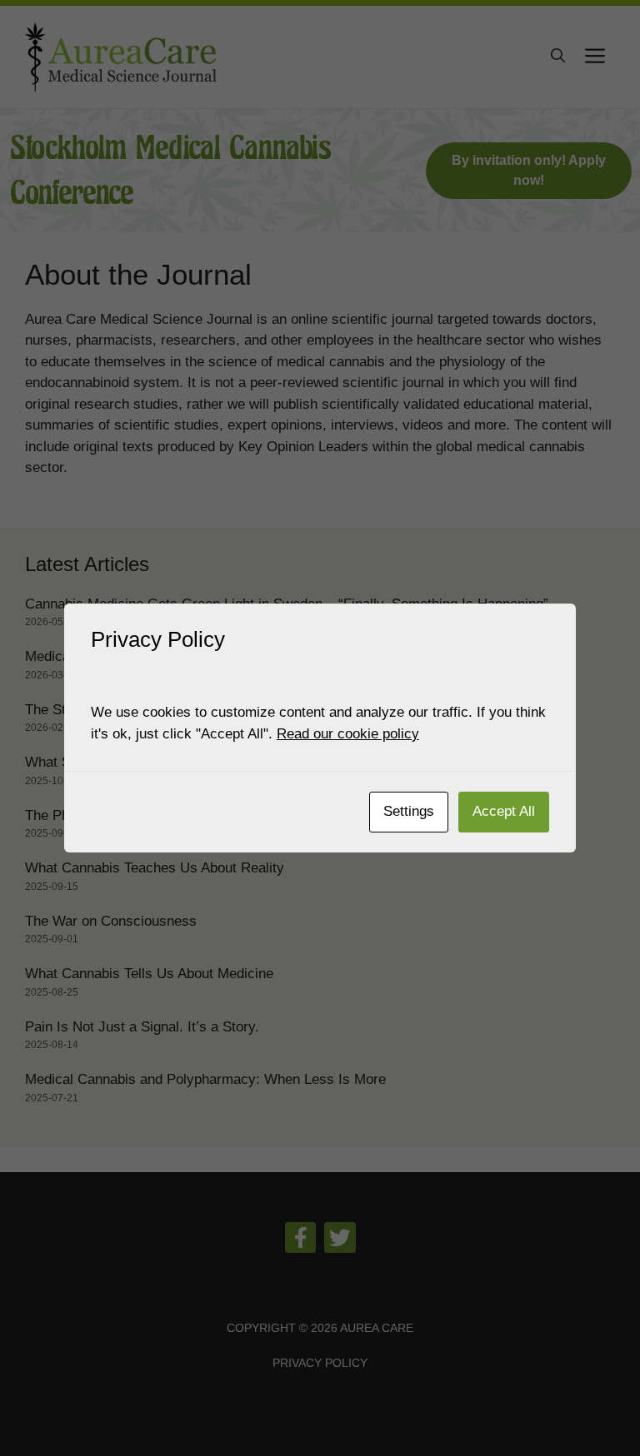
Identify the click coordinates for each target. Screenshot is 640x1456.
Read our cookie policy (348, 734)
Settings (408, 811)
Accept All (503, 811)
